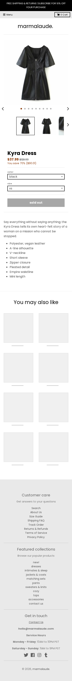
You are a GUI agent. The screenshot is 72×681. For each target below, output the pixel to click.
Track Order (36, 525)
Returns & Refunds (36, 529)
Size (9, 183)
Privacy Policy (36, 537)
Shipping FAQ (36, 520)
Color (10, 171)
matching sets (36, 579)
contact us (36, 603)
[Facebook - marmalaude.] (32, 655)
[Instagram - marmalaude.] (39, 655)
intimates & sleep (36, 570)
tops (36, 595)
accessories (36, 599)
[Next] (68, 109)
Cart (64, 14)
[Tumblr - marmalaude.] (46, 655)
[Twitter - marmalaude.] (26, 655)
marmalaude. (35, 26)
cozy (36, 591)
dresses (36, 566)
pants (36, 583)
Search (36, 508)
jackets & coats (36, 575)
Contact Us (36, 622)
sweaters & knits (36, 587)
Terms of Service (36, 533)
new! (36, 562)
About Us (36, 512)
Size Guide (36, 516)
